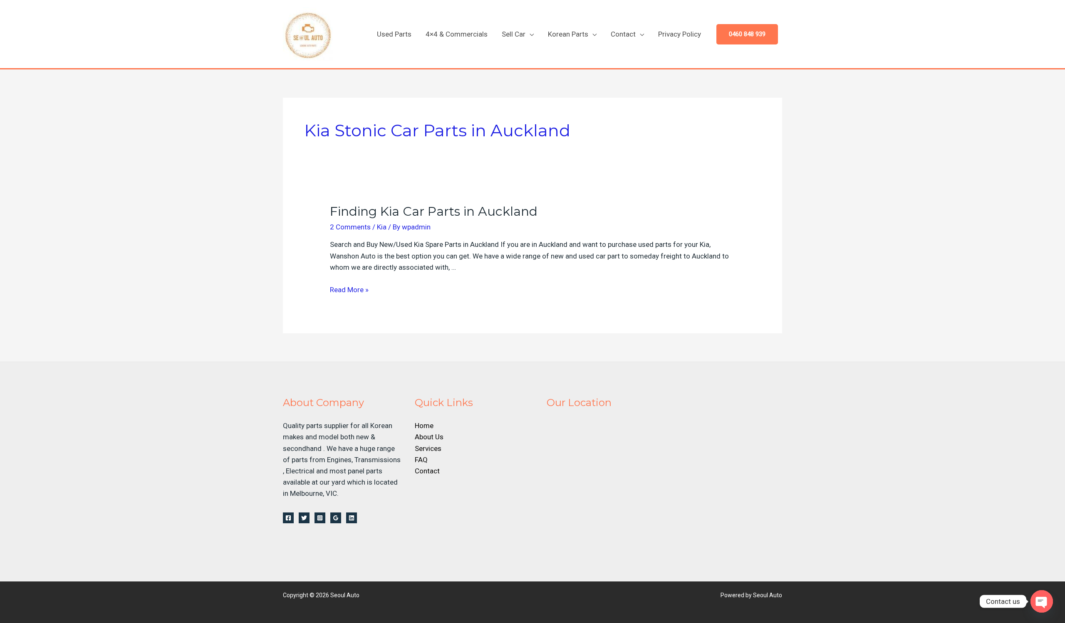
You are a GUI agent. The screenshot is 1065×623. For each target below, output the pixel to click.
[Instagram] (320, 517)
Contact (623, 34)
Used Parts (394, 34)
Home (424, 425)
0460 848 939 (747, 34)
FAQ (421, 460)
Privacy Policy (679, 34)
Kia (381, 227)
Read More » (349, 290)
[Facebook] (288, 517)
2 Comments (350, 227)
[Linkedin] (351, 517)
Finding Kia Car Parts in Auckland (433, 211)
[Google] (335, 517)
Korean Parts (568, 34)
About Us (429, 437)
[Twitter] (304, 517)
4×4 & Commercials (457, 34)
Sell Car (513, 34)
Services (428, 448)
